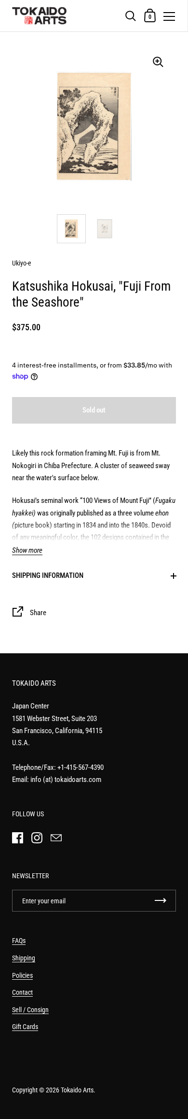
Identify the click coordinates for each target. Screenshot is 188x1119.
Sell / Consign (30, 1010)
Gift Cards (25, 1027)
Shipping (23, 958)
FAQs (19, 940)
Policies (22, 975)
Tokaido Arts (77, 1090)
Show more (27, 550)
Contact (22, 992)
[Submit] (160, 901)
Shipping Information (47, 575)
